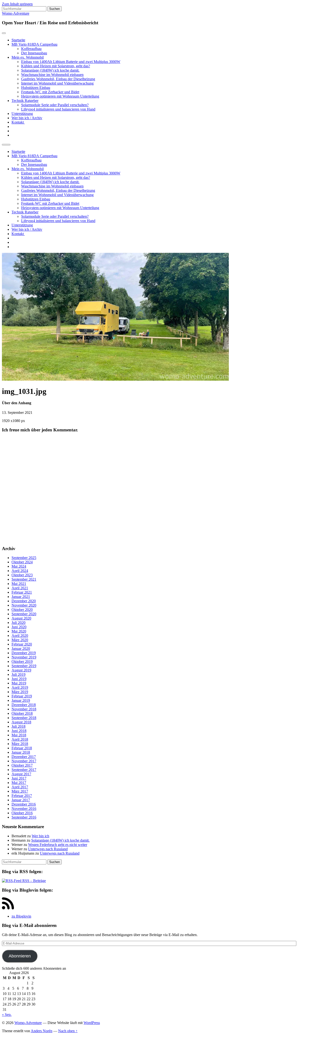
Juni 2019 (19, 679)
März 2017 (20, 791)
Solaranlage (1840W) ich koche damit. (50, 70)
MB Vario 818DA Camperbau (34, 44)
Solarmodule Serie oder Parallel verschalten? (55, 105)
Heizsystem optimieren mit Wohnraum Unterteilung (60, 96)
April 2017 (20, 787)
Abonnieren (20, 956)
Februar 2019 (22, 696)
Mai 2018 (19, 735)
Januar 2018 (21, 752)
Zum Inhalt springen (17, 4)
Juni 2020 (19, 627)
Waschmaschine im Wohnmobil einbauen (52, 75)
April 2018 (20, 739)
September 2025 (24, 558)
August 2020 (21, 618)
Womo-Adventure (15, 13)
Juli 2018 (18, 726)
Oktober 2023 (22, 575)
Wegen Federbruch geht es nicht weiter (57, 845)
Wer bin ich (40, 836)
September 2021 (24, 579)
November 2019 (24, 657)
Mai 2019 (19, 683)
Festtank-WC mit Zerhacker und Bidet (50, 92)
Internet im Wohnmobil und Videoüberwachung (57, 83)
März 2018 (20, 744)
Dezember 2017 (24, 757)
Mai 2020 (19, 631)
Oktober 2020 (22, 610)
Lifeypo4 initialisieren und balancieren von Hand (58, 109)
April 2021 (20, 588)
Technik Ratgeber (25, 101)
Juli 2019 (18, 674)
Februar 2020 (22, 644)
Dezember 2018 (24, 705)
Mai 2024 (19, 566)
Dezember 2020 (24, 601)
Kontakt (18, 122)
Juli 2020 (18, 623)
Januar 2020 (21, 648)
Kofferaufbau (31, 49)
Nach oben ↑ (68, 1031)
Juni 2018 (19, 731)
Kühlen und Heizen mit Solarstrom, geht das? (55, 66)
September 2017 (24, 770)
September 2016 (24, 817)
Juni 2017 (19, 778)
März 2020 (20, 640)
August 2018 (21, 722)
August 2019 (21, 670)
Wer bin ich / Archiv (27, 118)
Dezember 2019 (24, 653)
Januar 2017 (21, 800)
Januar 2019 (21, 700)
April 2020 (20, 635)
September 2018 (24, 718)
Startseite (18, 40)
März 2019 (20, 692)
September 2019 (24, 666)
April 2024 (20, 571)
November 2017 (24, 761)
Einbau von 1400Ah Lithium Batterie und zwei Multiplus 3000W (70, 62)
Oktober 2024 (22, 562)
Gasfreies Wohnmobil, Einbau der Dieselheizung (58, 79)
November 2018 (24, 709)
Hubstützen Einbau (35, 88)
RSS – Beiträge (33, 881)
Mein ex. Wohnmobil (28, 57)
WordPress (92, 1023)
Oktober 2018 (22, 713)
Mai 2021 (19, 584)
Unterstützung (22, 114)
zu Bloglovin (21, 916)
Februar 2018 (22, 748)
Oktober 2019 (22, 661)
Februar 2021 (22, 592)
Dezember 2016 (24, 804)
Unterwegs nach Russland (48, 849)
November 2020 (24, 605)
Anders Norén (41, 1031)
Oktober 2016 (22, 813)
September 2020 (24, 614)
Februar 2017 (22, 796)
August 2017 (21, 774)
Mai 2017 (19, 783)
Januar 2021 (21, 597)
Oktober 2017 (22, 765)
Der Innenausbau (34, 53)
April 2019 (20, 687)
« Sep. (7, 1014)
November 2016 (24, 809)
